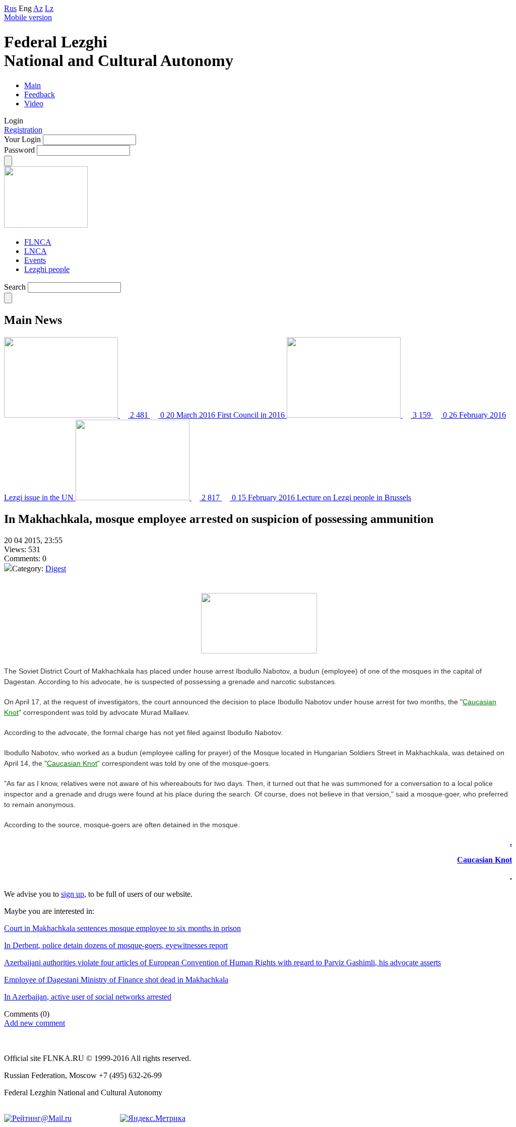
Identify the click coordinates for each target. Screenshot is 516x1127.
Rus (10, 8)
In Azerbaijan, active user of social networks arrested (87, 996)
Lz (49, 8)
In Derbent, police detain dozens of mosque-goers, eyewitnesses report (116, 945)
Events (35, 260)
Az (38, 8)
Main (32, 85)
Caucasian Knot (72, 763)
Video (33, 103)
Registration (23, 129)
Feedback (39, 94)
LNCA (35, 251)
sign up (72, 894)
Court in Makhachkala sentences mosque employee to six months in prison (122, 928)
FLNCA (37, 242)
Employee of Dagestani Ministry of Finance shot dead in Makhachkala (116, 979)
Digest (55, 568)
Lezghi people (47, 269)
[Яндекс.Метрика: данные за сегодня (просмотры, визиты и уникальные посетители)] (152, 1118)
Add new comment (34, 1023)
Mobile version (28, 17)
